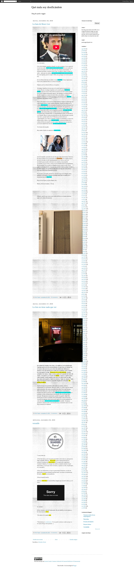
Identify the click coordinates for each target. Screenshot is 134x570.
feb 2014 (83, 281)
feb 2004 (83, 500)
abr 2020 (83, 158)
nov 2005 (84, 461)
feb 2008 (83, 411)
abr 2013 (83, 299)
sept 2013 (84, 290)
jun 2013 (83, 296)
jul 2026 (83, 50)
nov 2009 (84, 372)
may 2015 (84, 253)
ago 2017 (84, 203)
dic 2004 (83, 482)
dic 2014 (83, 262)
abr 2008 (83, 407)
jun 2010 (83, 359)
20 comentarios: (54, 297)
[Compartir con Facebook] (68, 297)
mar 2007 (84, 431)
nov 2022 (84, 104)
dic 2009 (83, 370)
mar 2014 (84, 279)
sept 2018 (84, 179)
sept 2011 (84, 331)
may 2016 (84, 231)
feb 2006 (83, 456)
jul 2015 (83, 249)
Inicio (56, 539)
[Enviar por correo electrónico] (63, 297)
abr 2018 (83, 188)
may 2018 (84, 186)
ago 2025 (84, 71)
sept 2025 (84, 69)
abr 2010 (83, 363)
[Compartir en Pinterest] (70, 297)
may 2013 (84, 298)
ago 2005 (84, 467)
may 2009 (84, 383)
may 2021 (84, 134)
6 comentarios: (54, 532)
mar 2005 (84, 476)
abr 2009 (83, 385)
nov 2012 (84, 309)
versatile (36, 423)
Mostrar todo (97, 529)
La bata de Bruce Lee (41, 24)
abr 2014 (83, 277)
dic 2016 (83, 218)
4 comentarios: (54, 413)
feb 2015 (83, 259)
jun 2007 (83, 426)
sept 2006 (84, 443)
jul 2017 (83, 205)
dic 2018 (83, 173)
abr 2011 (83, 340)
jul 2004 (83, 491)
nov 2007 (84, 417)
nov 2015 (84, 242)
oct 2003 (83, 508)
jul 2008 (83, 402)
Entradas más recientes (38, 539)
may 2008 (84, 405)
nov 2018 (84, 175)
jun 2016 (83, 229)
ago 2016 (84, 225)
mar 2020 (84, 160)
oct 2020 (83, 147)
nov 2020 (84, 145)
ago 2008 (84, 400)
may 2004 (84, 495)
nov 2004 (84, 483)
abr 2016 (83, 233)
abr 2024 (83, 88)
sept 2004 (84, 487)
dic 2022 (83, 102)
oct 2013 (83, 288)
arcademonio (48, 522)
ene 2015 (84, 260)
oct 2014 (83, 266)
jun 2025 (83, 74)
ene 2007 (84, 435)
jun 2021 (83, 132)
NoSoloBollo (86, 527)
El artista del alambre (88, 521)
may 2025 (84, 76)
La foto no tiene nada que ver (44, 307)
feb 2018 (83, 192)
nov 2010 (84, 350)
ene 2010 (84, 368)
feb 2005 (83, 478)
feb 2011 (83, 344)
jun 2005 (83, 471)
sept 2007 (84, 420)
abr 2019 (83, 166)
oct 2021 (83, 125)
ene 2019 (84, 171)
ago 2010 (84, 355)
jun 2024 (83, 84)
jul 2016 (83, 227)
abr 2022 (83, 117)
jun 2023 (83, 99)
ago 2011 (84, 333)
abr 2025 (83, 78)
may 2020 (84, 156)
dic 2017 (83, 195)
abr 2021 (83, 136)
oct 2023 (83, 93)
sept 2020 (84, 149)
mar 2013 (84, 301)
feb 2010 (83, 366)
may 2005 (84, 472)
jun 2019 (83, 162)
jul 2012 (83, 316)
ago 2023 (84, 95)
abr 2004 (83, 497)
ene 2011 (84, 346)
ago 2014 (84, 270)
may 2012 (84, 318)
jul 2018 (83, 182)
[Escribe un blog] (65, 297)
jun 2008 (83, 404)
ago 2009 (84, 378)
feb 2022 (83, 121)
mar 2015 (84, 257)
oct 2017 (83, 199)
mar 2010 (84, 365)
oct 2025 (83, 67)
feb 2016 (83, 236)
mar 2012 (84, 320)
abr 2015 (83, 255)
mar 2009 (84, 387)
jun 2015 (83, 251)
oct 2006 (83, 441)
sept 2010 (84, 353)
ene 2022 (84, 123)
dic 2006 (83, 437)
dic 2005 (83, 459)
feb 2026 (83, 60)
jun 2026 (83, 52)
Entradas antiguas (73, 539)
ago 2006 (84, 444)
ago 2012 (84, 314)
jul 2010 (83, 357)
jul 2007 (83, 424)
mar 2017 (84, 212)
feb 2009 (83, 389)
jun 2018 (83, 184)
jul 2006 (83, 446)
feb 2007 (83, 433)
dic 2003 (83, 504)
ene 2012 (84, 324)
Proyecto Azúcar (87, 524)
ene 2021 (84, 141)
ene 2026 (84, 62)
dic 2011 (83, 325)
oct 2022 (83, 106)
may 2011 (84, 339)
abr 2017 (83, 210)
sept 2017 (84, 201)
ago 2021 (84, 128)
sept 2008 (84, 398)
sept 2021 (84, 127)
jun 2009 (83, 381)
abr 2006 (83, 452)
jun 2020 (83, 154)
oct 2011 (83, 329)
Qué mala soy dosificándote (46, 7)
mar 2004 (84, 498)
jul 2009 (83, 379)
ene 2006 (84, 457)
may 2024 (84, 86)
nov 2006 (84, 439)
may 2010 (84, 361)
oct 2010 (83, 352)
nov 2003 (84, 506)
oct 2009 (83, 374)
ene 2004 (84, 502)
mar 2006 (84, 454)
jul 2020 (83, 153)
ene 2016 (84, 238)
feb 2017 (83, 214)
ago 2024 (84, 80)
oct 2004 (83, 485)
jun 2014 (83, 273)
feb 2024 (83, 91)
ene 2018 (84, 193)
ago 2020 (84, 151)
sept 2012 (84, 312)
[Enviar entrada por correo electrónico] (60, 297)
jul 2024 (83, 82)
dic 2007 (83, 415)
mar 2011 (84, 342)
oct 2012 (83, 311)
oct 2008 (83, 396)
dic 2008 (83, 392)
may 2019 (84, 164)
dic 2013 (83, 285)
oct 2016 (83, 221)
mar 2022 (84, 119)
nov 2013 (84, 286)
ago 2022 (84, 110)
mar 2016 (84, 234)
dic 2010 (83, 348)
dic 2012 (83, 307)
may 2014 (84, 275)
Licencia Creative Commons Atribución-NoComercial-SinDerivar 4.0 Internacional (62, 561)
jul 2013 (83, 294)
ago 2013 (84, 292)
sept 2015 (84, 246)
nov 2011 (84, 327)
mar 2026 (84, 58)
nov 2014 (84, 264)
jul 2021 (83, 130)
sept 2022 (84, 108)
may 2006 (84, 450)
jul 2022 (83, 112)
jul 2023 (83, 97)
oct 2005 (83, 463)
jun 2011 (83, 337)
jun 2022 (83, 114)
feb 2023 (83, 101)
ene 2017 (84, 216)
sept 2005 (84, 465)
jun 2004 (83, 493)
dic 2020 (83, 143)
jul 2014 (83, 272)
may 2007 (84, 428)
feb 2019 (83, 169)
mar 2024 (84, 89)
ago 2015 (84, 247)
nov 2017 (84, 197)
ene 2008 (84, 413)
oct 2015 (83, 244)
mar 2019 (84, 167)
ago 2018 (84, 181)
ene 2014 (84, 283)
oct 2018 (83, 177)
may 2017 (84, 208)
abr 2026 (83, 56)
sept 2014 (84, 268)
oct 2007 (83, 418)
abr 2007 (83, 430)
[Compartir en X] (67, 297)
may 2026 (84, 54)
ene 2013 (84, 305)
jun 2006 (83, 448)
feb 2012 (83, 322)
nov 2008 (84, 394)
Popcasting (86, 519)
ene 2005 (84, 480)
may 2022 (84, 115)
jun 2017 (83, 207)
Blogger (74, 565)
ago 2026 (84, 49)
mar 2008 (84, 409)
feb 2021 (83, 140)
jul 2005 (83, 469)
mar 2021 (84, 138)
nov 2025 (84, 65)
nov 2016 (84, 220)
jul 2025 (83, 73)
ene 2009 (84, 391)
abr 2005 (83, 474)
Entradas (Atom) (42, 542)
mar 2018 (84, 190)
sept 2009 (84, 376)
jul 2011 (83, 335)
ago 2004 (84, 489)
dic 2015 (83, 240)
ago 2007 (84, 422)
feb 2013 (83, 303)
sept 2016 (84, 223)
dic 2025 (83, 63)
